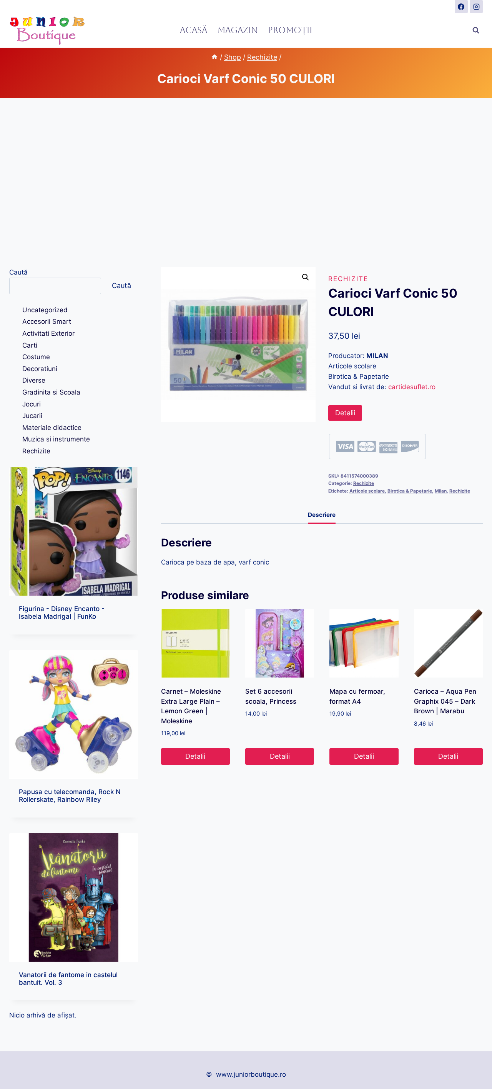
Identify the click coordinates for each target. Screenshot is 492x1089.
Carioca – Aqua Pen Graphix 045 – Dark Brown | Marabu (445, 701)
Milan (441, 491)
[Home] (214, 57)
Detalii (345, 413)
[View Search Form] (476, 30)
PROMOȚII (290, 30)
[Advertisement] (246, 182)
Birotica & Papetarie (409, 491)
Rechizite (348, 279)
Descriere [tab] (322, 514)
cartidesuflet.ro (411, 387)
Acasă (193, 30)
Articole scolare (367, 491)
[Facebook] (461, 6)
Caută (18, 272)
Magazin (238, 30)
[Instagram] (476, 6)
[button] (305, 277)
